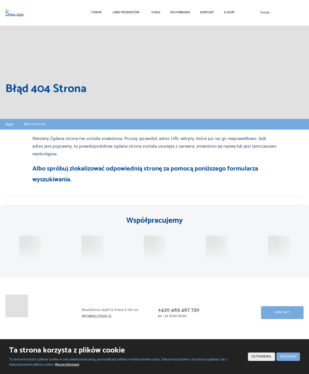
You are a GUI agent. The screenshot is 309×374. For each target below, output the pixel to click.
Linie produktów (126, 12)
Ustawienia (261, 356)
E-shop (229, 12)
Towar (96, 12)
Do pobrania (180, 12)
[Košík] (279, 247)
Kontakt (207, 12)
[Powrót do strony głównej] (15, 13)
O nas (155, 12)
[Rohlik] (92, 247)
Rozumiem (288, 356)
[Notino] (154, 247)
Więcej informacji (67, 364)
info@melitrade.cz (97, 316)
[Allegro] (217, 247)
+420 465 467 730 (179, 310)
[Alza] (30, 247)
